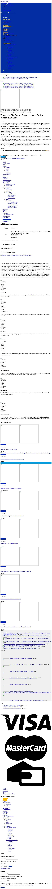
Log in (11, 866)
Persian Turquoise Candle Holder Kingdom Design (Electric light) (16, 626)
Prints (7, 170)
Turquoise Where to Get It (9, 706)
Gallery (7, 39)
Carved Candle (6, 163)
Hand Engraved (7, 26)
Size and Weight (7, 219)
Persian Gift (6, 35)
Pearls (9, 55)
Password (3, 859)
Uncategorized (6, 216)
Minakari (5, 28)
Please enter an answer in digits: (8, 861)
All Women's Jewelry (13, 202)
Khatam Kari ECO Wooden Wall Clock (9, 543)
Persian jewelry (6, 187)
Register (2, 887)
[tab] (27, 219)
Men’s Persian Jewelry (11, 44)
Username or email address (7, 856)
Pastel (7, 169)
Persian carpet (6, 181)
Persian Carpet (6, 19)
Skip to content (4, 1)
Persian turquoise (10, 33)
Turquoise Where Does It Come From (12, 708)
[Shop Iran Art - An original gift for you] (8, 13)
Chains (9, 51)
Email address (4, 873)
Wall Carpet (8, 21)
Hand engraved (15, 158)
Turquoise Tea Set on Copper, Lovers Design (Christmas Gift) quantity (18, 155)
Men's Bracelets (12, 194)
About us (5, 789)
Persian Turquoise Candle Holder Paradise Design (12, 459)
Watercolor (8, 173)
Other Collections (7, 180)
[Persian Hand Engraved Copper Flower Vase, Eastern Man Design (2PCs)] (21, 77)
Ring (9, 61)
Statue (7, 171)
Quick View (3, 444)
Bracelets (10, 46)
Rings (9, 48)
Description (6, 221)
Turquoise (5, 32)
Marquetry (5, 25)
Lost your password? (5, 868)
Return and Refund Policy (9, 793)
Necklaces (10, 47)
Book (7, 37)
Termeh (5, 30)
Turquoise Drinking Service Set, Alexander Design (12, 516)
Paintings (8, 167)
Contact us (5, 791)
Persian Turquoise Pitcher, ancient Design (11, 599)
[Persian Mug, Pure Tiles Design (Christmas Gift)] (15, 78)
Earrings (10, 54)
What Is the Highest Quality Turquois (12, 705)
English (5, 3)
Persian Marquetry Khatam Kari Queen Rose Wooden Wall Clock (16, 571)
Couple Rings (11, 52)
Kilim (7, 22)
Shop (4, 792)
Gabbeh (7, 23)
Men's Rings (11, 196)
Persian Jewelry (7, 43)
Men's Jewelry (9, 192)
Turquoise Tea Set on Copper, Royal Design (11, 488)
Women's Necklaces (13, 205)
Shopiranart (34, 295)
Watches (10, 50)
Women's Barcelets (12, 203)
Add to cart (3, 156)
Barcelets (10, 58)
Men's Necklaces (12, 195)
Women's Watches (12, 207)
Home (2, 75)
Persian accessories (10, 184)
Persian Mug (9, 40)
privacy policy (30, 885)
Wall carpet (5, 217)
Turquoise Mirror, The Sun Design (9, 449)
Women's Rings (11, 206)
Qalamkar (5, 29)
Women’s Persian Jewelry (12, 57)
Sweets (7, 41)
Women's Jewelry (10, 200)
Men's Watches (11, 198)
